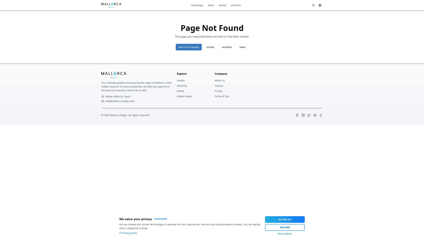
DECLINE (285, 227)
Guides (222, 5)
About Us (220, 80)
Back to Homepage (188, 47)
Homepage (197, 5)
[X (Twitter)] (309, 115)
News (211, 5)
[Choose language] (320, 5)
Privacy (218, 91)
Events (180, 91)
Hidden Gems (184, 96)
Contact (219, 85)
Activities (236, 5)
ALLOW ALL (285, 219)
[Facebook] (297, 115)
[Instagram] (303, 115)
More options (285, 233)
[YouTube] (315, 115)
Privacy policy (129, 233)
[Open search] (313, 5)
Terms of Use (222, 96)
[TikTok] (321, 115)
